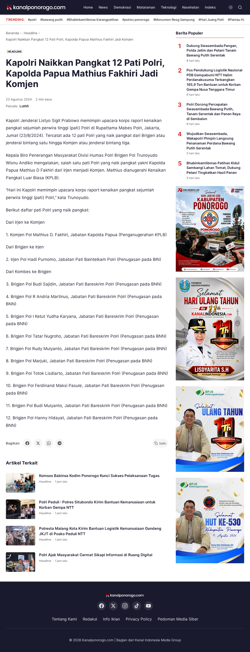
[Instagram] (125, 605)
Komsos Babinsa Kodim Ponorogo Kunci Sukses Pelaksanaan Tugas (99, 476)
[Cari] (240, 7)
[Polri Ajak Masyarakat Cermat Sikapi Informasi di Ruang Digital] (20, 562)
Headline (30, 33)
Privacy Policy (139, 619)
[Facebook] (101, 605)
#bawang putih (51, 20)
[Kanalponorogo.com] (36, 7)
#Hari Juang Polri (211, 20)
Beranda (12, 33)
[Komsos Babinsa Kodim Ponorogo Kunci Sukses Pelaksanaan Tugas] (20, 483)
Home (88, 7)
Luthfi (24, 106)
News (103, 7)
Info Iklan (111, 619)
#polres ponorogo (135, 20)
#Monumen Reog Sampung (174, 20)
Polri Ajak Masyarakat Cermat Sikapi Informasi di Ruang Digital (95, 555)
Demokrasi (122, 7)
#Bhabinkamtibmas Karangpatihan (92, 20)
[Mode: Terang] (231, 7)
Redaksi (90, 619)
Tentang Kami (64, 619)
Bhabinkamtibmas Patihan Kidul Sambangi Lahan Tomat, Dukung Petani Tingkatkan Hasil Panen (213, 168)
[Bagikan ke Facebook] (27, 443)
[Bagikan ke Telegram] (59, 443)
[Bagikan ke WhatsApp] (48, 443)
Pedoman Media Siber (178, 619)
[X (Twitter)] (113, 605)
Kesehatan (190, 7)
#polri (32, 20)
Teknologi (168, 7)
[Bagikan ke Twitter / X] (38, 443)
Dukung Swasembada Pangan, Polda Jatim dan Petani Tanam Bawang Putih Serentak (212, 50)
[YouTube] (148, 605)
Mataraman (146, 7)
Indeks (210, 7)
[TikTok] (136, 605)
